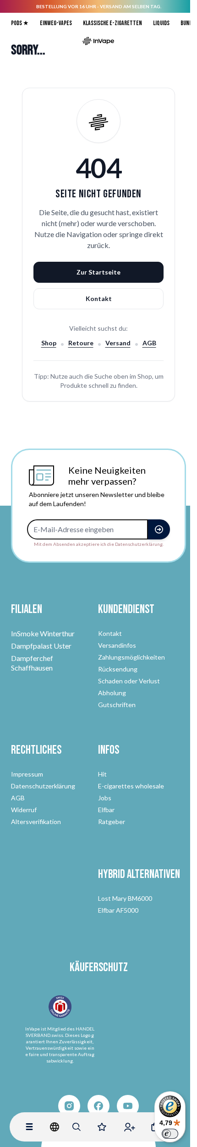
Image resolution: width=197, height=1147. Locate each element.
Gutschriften (117, 704)
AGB (149, 343)
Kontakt (99, 298)
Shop (48, 343)
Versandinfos (117, 645)
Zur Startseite (98, 272)
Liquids (161, 23)
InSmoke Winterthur (43, 633)
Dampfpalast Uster (41, 645)
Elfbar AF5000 (118, 910)
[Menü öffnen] (29, 1127)
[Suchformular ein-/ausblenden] (76, 1127)
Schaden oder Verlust (129, 681)
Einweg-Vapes (56, 23)
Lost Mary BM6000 (125, 898)
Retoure (80, 343)
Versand (118, 343)
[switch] (170, 1134)
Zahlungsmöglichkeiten (131, 657)
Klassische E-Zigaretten (112, 23)
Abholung (112, 693)
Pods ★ (20, 23)
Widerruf (24, 810)
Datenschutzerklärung (43, 786)
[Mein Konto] (129, 1127)
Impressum (27, 774)
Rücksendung (117, 669)
